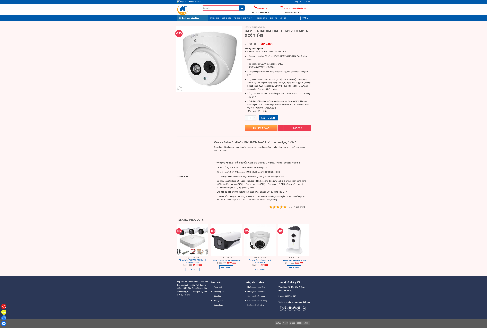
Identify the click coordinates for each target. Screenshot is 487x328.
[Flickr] (304, 308)
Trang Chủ (214, 18)
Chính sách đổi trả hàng (257, 301)
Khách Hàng (262, 18)
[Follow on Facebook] (281, 308)
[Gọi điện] (3, 306)
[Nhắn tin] (3, 312)
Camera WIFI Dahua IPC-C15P (294, 260)
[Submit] (242, 8)
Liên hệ (283, 18)
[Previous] (177, 250)
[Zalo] (3, 323)
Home (247, 27)
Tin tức (237, 18)
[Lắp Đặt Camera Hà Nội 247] (187, 9)
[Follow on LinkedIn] (294, 308)
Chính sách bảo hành (256, 296)
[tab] (193, 176)
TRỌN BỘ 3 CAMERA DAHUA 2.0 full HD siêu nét (192, 261)
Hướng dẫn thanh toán (256, 292)
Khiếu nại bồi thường (255, 305)
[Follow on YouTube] (299, 308)
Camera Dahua (258, 27)
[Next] (309, 250)
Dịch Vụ (273, 18)
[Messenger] (3, 317)
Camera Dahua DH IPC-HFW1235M (226, 260)
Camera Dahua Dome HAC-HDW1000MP (260, 261)
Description (182, 176)
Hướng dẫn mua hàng (256, 287)
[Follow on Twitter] (285, 308)
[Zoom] (179, 88)
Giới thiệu (226, 18)
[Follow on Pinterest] (290, 308)
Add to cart (268, 118)
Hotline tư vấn (261, 127)
